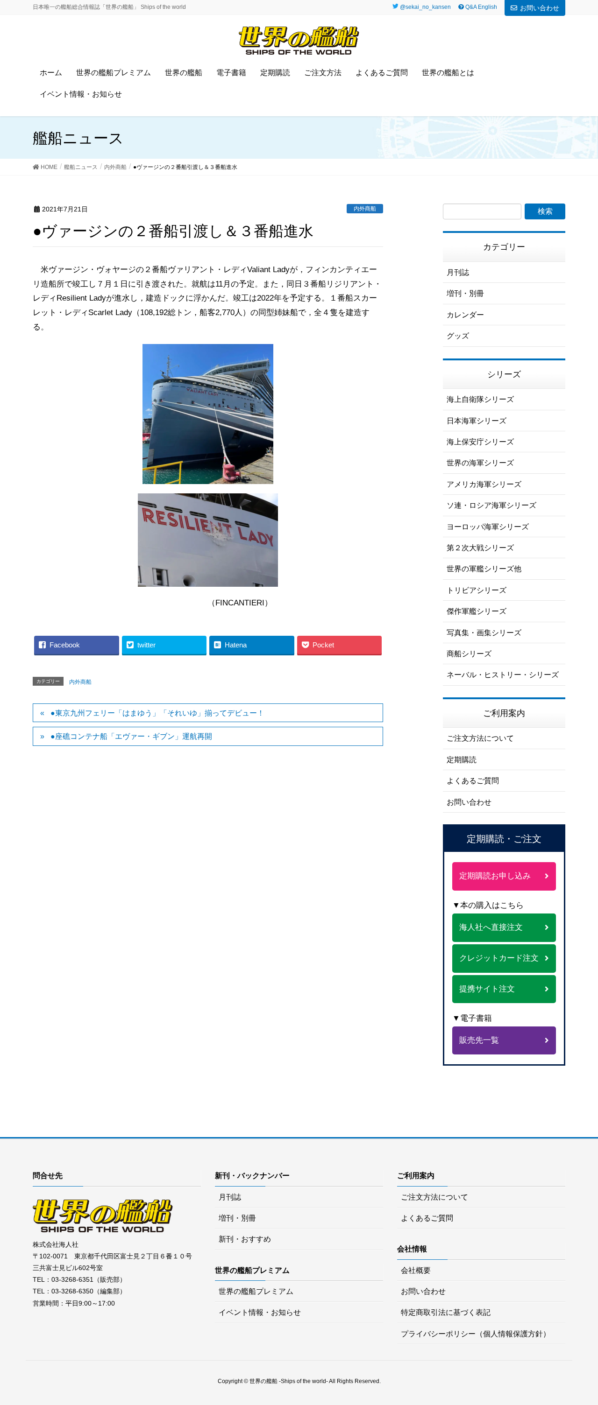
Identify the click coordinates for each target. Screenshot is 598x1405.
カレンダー (465, 315)
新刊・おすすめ (245, 1239)
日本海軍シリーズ (476, 421)
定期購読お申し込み (495, 875)
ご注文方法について (480, 738)
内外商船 (365, 208)
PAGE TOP (585, 1351)
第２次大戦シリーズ (480, 548)
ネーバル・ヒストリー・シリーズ (503, 675)
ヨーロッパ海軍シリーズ (488, 527)
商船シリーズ (469, 654)
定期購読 (462, 760)
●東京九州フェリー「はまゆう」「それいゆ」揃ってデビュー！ (157, 713)
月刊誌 (458, 272)
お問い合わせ (539, 8)
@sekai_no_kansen (425, 7)
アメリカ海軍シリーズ (484, 484)
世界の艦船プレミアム (256, 1291)
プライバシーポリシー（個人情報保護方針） (475, 1334)
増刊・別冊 (465, 293)
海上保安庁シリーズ (480, 442)
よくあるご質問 (473, 781)
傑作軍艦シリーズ (476, 611)
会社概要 (416, 1270)
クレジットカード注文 (499, 958)
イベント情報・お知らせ (260, 1312)
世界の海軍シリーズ (480, 463)
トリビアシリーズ (476, 590)
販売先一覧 (479, 1040)
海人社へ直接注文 (491, 927)
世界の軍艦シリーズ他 (484, 569)
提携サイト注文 (487, 988)
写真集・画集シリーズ (484, 633)
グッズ (458, 336)
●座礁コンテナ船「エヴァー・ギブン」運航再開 (131, 736)
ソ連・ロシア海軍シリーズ (491, 505)
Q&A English (480, 7)
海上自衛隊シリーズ (480, 399)
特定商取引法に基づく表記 (446, 1312)
